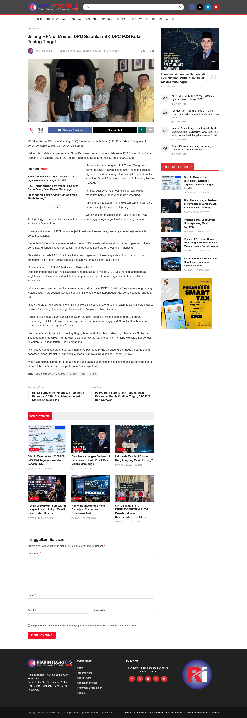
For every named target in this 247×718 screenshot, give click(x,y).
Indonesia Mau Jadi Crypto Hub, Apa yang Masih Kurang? (52, 196)
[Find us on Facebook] (192, 7)
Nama (32, 595)
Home (39, 19)
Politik (151, 19)
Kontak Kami (84, 677)
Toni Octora (46, 50)
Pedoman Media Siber (89, 687)
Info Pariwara (84, 672)
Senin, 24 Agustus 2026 (84, 468)
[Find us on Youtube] (216, 7)
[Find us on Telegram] (208, 7)
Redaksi (81, 692)
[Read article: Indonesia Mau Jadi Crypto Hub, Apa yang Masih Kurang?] (134, 439)
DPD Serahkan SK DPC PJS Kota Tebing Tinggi (61, 373)
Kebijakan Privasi (87, 682)
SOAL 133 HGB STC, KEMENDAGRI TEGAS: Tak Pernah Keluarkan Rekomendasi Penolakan (131, 511)
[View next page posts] (57, 207)
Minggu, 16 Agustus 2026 (129, 464)
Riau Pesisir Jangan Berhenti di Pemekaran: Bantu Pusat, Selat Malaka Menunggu (53, 187)
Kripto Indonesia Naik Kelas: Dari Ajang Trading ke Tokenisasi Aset (88, 509)
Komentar (34, 553)
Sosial (93, 373)
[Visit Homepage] (53, 7)
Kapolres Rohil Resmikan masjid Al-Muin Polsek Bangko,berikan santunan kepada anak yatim (195, 114)
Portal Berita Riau (37, 682)
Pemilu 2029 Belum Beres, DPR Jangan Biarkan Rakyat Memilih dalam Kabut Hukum (47, 509)
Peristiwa (135, 19)
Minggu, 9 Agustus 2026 (129, 521)
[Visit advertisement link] (197, 674)
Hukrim (120, 19)
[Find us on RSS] (164, 679)
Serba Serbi (167, 19)
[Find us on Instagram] (156, 679)
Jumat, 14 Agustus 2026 (84, 518)
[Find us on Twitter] (200, 7)
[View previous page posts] (51, 207)
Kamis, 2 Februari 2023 (70, 50)
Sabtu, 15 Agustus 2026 (41, 518)
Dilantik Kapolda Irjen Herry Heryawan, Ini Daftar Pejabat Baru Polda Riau (192, 148)
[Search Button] (180, 7)
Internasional (56, 19)
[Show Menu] (29, 19)
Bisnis (105, 19)
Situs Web (99, 610)
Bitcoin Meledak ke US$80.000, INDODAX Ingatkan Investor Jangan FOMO (52, 178)
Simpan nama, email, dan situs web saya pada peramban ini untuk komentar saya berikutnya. (84, 625)
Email (32, 610)
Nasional (76, 19)
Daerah (91, 19)
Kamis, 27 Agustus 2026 (40, 468)
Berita (38, 28)
